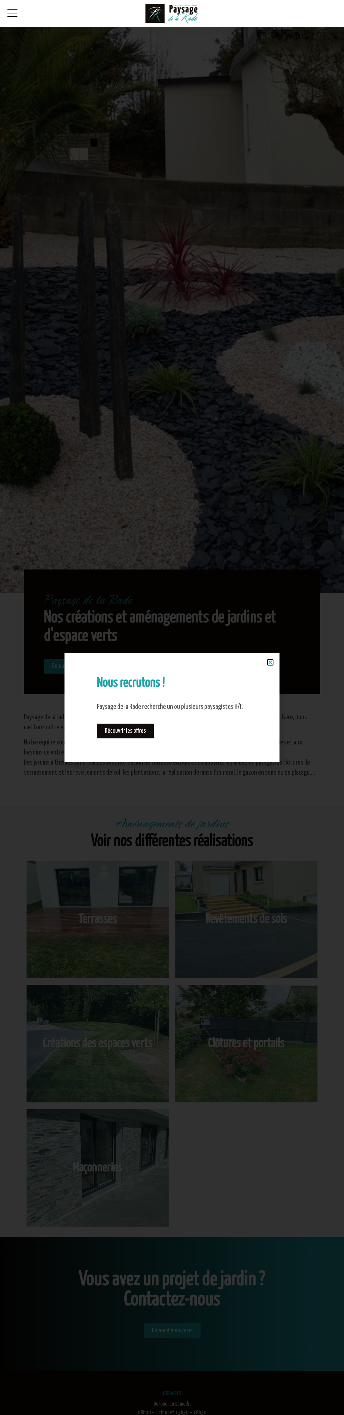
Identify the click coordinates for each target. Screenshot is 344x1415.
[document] (172, 707)
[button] (270, 662)
